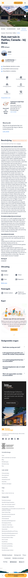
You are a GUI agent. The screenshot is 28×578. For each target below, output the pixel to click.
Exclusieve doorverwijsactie (8, 514)
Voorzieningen (11, 29)
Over (3, 455)
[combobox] (13, 562)
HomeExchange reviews (7, 550)
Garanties (4, 481)
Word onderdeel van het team (9, 457)
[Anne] (4, 53)
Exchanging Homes (6, 522)
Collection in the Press (7, 525)
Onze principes (5, 473)
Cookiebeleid (7, 558)
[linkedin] (12, 439)
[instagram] (6, 439)
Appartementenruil (6, 516)
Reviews (24, 29)
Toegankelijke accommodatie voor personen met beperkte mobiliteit (13, 509)
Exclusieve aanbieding (7, 543)
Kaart (18, 29)
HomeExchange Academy (8, 502)
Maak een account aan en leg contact (16, 575)
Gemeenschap (5, 464)
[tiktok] (9, 439)
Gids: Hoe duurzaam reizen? (8, 504)
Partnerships (5, 548)
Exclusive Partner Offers (7, 537)
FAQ (3, 491)
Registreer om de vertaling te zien (19, 140)
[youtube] (18, 439)
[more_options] (2, 575)
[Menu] (25, 3)
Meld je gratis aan (18, 2)
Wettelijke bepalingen (7, 555)
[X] (15, 439)
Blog (3, 459)
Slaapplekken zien (5, 97)
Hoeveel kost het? (6, 479)
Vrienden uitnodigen (6, 483)
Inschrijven (14, 329)
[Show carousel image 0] (14, 16)
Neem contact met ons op (8, 493)
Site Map (5, 561)
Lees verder (13, 112)
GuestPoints (4, 477)
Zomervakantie (5, 518)
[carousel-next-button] (25, 16)
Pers (3, 466)
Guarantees (4, 529)
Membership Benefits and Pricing (10, 531)
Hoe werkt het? (5, 475)
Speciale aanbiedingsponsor (9, 520)
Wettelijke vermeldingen (18, 558)
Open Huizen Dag (6, 512)
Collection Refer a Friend (7, 527)
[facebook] (3, 439)
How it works (5, 539)
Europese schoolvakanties (8, 506)
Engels (19, 143)
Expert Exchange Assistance (8, 535)
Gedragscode (17, 555)
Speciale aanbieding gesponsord (10, 533)
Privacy (24, 555)
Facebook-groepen (6, 500)
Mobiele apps (5, 461)
